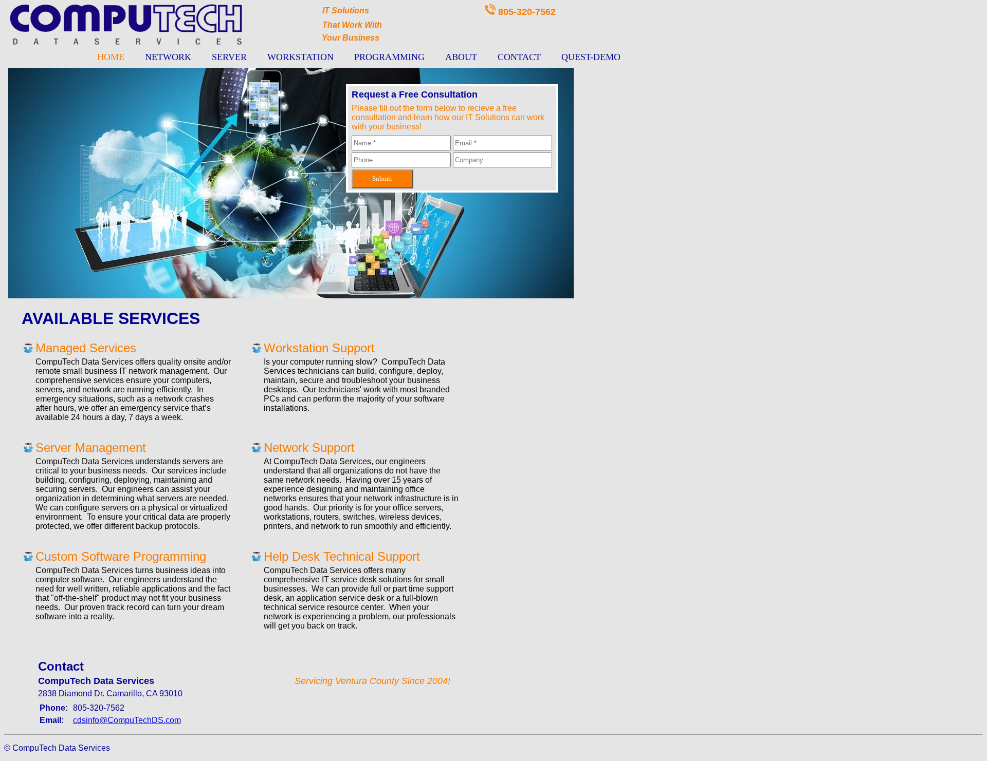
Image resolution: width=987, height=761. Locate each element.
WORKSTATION (300, 57)
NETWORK (168, 57)
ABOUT (461, 57)
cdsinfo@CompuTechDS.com (127, 720)
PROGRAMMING (389, 57)
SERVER (229, 57)
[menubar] (359, 57)
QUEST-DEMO (590, 57)
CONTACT (519, 57)
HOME (110, 57)
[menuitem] (111, 57)
